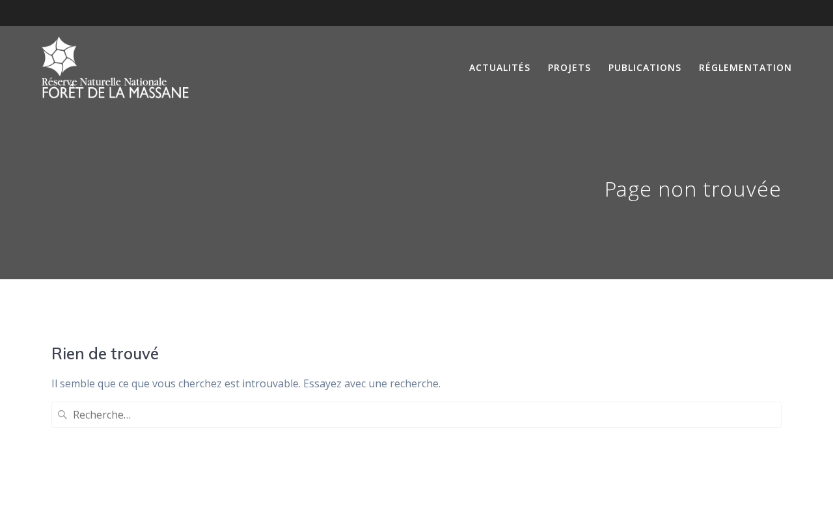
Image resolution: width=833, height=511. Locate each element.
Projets (569, 67)
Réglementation (745, 67)
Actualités (499, 67)
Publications (644, 67)
